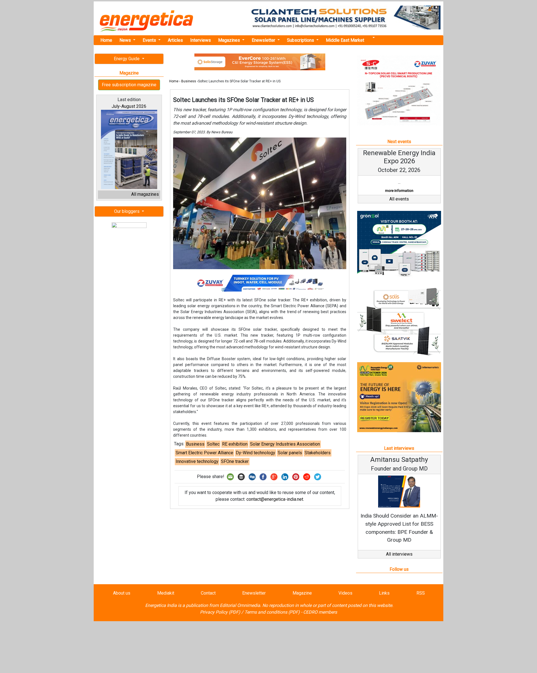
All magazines (145, 194)
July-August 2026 (129, 106)
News (125, 40)
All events (399, 199)
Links (384, 593)
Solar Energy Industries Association (285, 444)
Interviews (200, 40)
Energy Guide (127, 58)
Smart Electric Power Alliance (204, 452)
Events (150, 40)
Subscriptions (301, 40)
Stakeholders (318, 452)
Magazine (302, 593)
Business (188, 81)
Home (106, 40)
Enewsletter (264, 40)
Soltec (213, 444)
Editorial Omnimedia (240, 605)
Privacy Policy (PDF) (220, 612)
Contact (208, 593)
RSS (420, 593)
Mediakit (165, 593)
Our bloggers (127, 211)
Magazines (229, 40)
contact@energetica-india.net (274, 499)
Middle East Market (345, 40)
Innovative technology (197, 461)
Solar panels (290, 452)
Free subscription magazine (129, 84)
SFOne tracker (235, 461)
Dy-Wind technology (255, 452)
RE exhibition (235, 444)
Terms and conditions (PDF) (272, 612)
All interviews (399, 554)
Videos (345, 593)
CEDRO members (320, 612)
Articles (175, 40)
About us (121, 593)
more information (399, 190)
